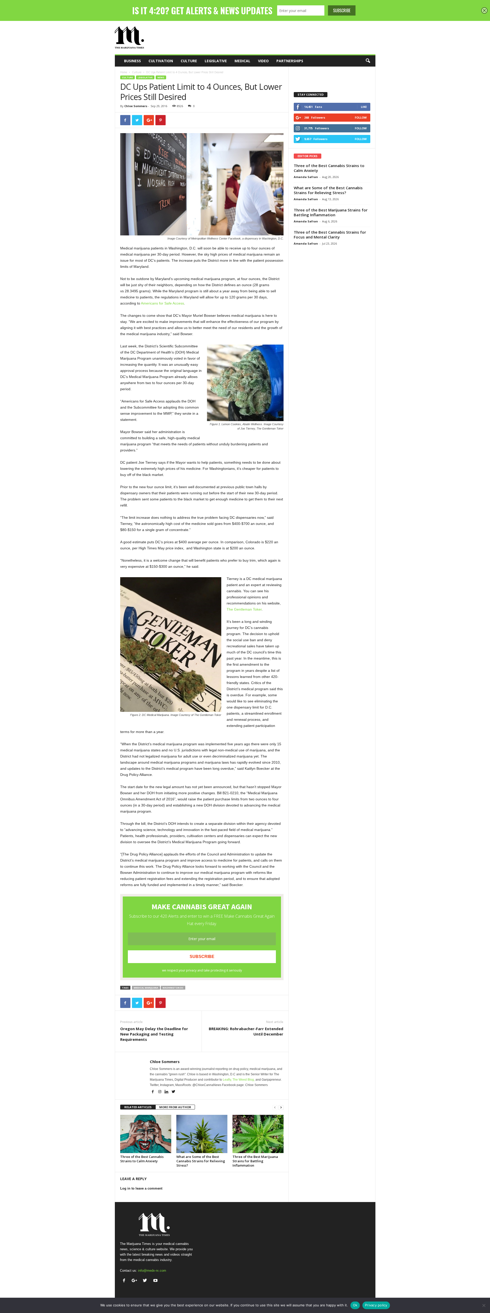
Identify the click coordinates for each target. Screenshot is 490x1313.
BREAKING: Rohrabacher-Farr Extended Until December (246, 1031)
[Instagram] (160, 1092)
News (160, 77)
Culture (189, 60)
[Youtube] (156, 1281)
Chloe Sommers (135, 106)
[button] (367, 61)
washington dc (173, 987)
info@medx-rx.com (152, 1270)
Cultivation (161, 60)
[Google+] (135, 1281)
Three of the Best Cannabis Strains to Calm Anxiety (142, 1158)
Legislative (216, 60)
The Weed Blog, (243, 1079)
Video (263, 60)
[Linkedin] (167, 1092)
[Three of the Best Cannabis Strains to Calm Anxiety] (145, 1134)
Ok (355, 1305)
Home (123, 72)
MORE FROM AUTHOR (175, 1107)
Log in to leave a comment (141, 1188)
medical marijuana (146, 987)
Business (132, 60)
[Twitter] (173, 1092)
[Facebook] (153, 1092)
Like (364, 107)
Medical (242, 60)
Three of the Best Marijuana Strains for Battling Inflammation (255, 1161)
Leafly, (227, 1079)
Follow (361, 117)
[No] (483, 1305)
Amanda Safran (306, 177)
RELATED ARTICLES (138, 1107)
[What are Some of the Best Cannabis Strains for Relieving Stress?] (201, 1134)
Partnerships (289, 60)
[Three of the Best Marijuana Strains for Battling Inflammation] (258, 1134)
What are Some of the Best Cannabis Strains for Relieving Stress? (200, 1161)
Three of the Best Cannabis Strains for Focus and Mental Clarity (330, 234)
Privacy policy (376, 1305)
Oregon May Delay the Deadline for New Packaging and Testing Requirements (154, 1034)
